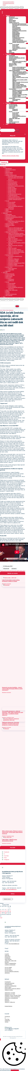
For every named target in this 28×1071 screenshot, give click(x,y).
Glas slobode (8, 959)
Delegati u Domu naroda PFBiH (13, 995)
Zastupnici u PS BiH (10, 992)
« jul (1, 917)
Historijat (7, 955)
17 (0, 912)
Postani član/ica (8, 1006)
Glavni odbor (8, 987)
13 (5, 911)
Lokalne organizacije (10, 964)
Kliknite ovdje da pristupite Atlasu (10, 155)
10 (0, 911)
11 (2, 911)
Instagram (6, 859)
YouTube (6, 855)
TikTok (6, 1022)
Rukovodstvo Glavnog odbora (12, 988)
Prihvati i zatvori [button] (15, 1070)
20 (5, 912)
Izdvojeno (14, 568)
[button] (3, 7)
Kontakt (7, 962)
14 (7, 911)
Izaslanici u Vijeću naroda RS (12, 996)
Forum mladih (8, 967)
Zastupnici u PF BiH (10, 994)
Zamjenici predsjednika (10, 986)
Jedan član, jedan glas (10, 960)
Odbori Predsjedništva (10, 963)
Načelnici (7, 1000)
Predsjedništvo (8, 984)
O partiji (7, 954)
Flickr (5, 857)
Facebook (6, 852)
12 (3, 911)
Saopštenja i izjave (10, 717)
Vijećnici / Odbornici (10, 1002)
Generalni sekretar (9, 983)
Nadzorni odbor (9, 990)
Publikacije (7, 958)
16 (10, 911)
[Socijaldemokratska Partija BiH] (3, 9)
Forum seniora (8, 970)
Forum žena (8, 968)
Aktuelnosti (6, 568)
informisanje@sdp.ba (11, 889)
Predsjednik (8, 981)
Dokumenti (7, 956)
